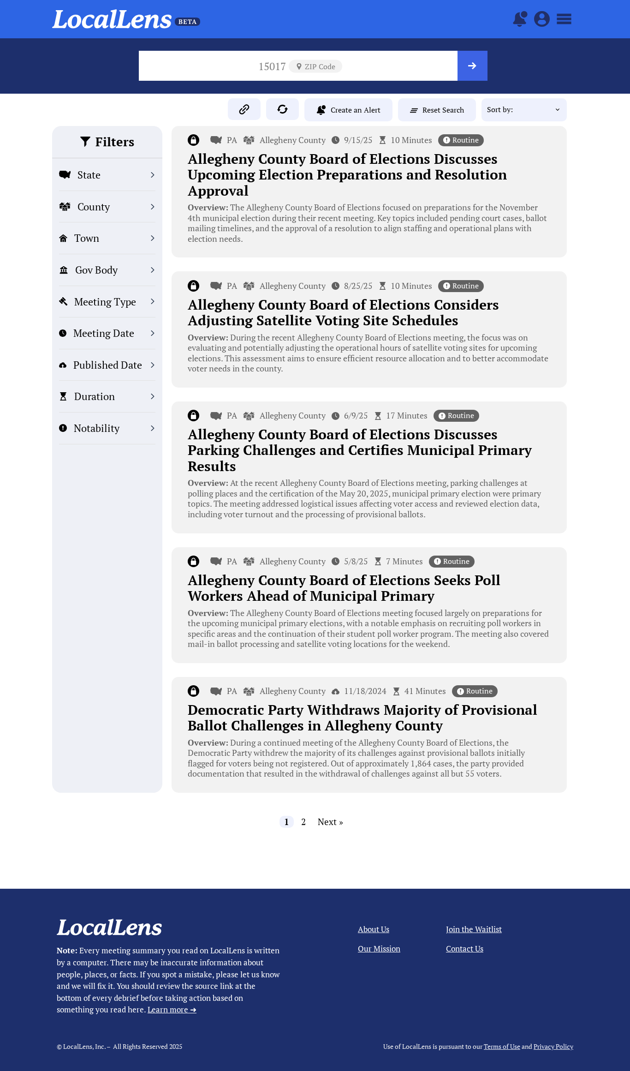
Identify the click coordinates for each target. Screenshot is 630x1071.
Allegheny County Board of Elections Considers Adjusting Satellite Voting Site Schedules (343, 312)
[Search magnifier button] (472, 66)
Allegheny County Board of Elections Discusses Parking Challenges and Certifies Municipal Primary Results (360, 450)
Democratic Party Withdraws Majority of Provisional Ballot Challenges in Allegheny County (362, 717)
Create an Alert (355, 110)
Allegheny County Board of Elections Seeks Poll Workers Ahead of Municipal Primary (344, 588)
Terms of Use (502, 1046)
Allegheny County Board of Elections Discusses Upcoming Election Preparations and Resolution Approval (347, 175)
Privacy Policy (553, 1046)
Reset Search (443, 110)
